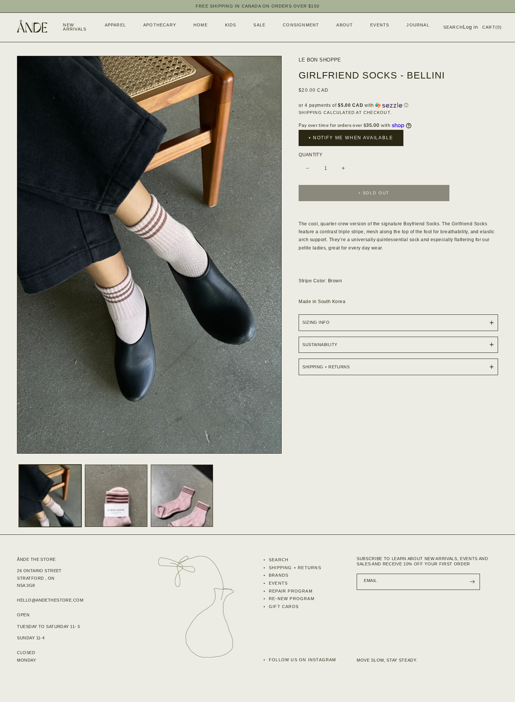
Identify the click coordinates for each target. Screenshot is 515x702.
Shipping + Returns (294, 567)
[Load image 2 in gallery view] (116, 496)
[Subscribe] (472, 582)
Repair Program (290, 591)
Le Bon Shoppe (320, 60)
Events (277, 583)
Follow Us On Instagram (301, 659)
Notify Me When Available (353, 137)
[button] (113, 25)
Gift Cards (283, 606)
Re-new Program (290, 598)
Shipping (310, 112)
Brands (277, 575)
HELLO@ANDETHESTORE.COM (50, 600)
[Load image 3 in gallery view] (182, 496)
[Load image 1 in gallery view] (50, 496)
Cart (492, 27)
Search (277, 559)
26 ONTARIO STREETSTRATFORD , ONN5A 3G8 (39, 578)
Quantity (310, 154)
